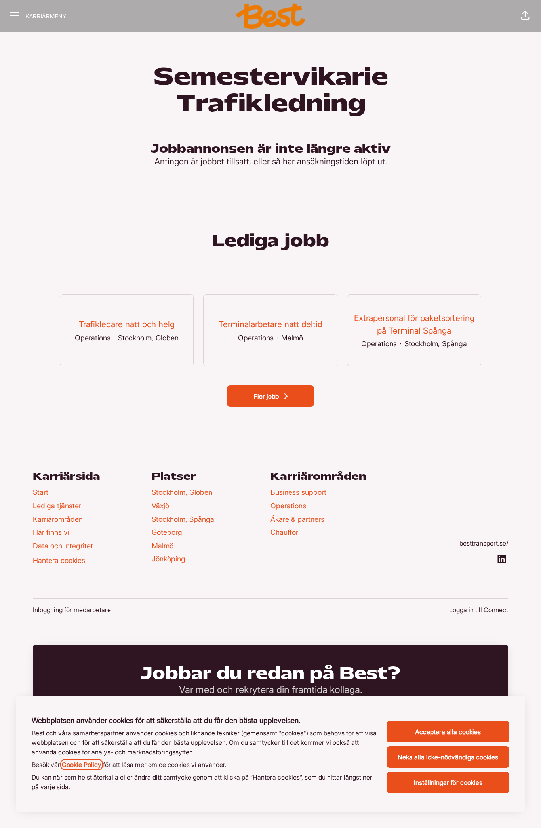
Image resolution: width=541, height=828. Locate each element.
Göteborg (167, 532)
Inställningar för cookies (448, 782)
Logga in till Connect (478, 610)
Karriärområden (58, 519)
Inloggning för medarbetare (72, 610)
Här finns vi (51, 532)
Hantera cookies (59, 560)
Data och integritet (63, 546)
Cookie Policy (81, 765)
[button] (525, 16)
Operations (288, 506)
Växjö (160, 506)
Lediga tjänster (57, 506)
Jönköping (168, 559)
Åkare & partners (297, 519)
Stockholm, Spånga (183, 519)
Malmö (162, 546)
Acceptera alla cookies (448, 732)
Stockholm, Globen (182, 492)
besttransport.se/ (483, 543)
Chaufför (284, 532)
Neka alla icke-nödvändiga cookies (448, 757)
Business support (298, 492)
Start (40, 492)
